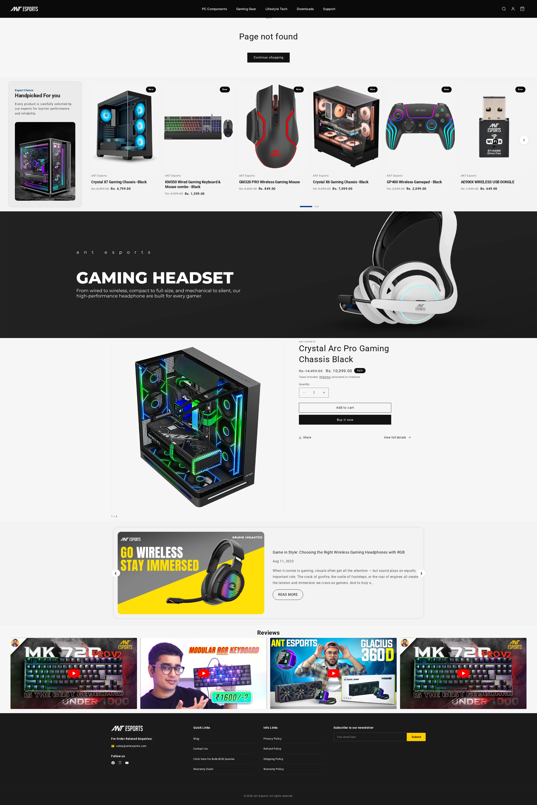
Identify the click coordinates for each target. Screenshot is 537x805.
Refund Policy (272, 748)
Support (329, 9)
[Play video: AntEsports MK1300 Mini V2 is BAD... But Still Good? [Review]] (203, 673)
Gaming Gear (246, 9)
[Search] (504, 9)
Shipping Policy (273, 759)
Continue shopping (268, 57)
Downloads (305, 9)
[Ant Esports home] (24, 9)
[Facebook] (113, 763)
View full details (395, 437)
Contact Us (200, 748)
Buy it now (345, 420)
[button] (522, 9)
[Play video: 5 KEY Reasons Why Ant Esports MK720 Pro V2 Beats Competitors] (73, 673)
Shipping (325, 377)
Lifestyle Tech (277, 9)
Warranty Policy (273, 769)
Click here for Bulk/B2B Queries (214, 759)
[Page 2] (316, 206)
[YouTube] (127, 763)
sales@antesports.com (131, 746)
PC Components (214, 9)
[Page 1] (306, 206)
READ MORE (288, 595)
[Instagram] (120, 763)
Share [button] (307, 437)
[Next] (524, 140)
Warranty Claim (203, 769)
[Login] (513, 9)
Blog (196, 738)
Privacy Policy (272, 738)
